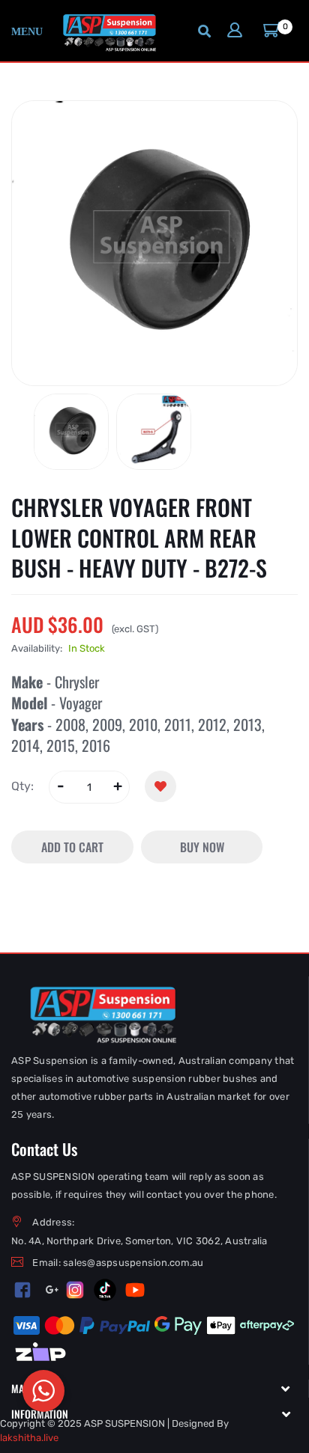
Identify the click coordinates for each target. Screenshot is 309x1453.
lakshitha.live (29, 1437)
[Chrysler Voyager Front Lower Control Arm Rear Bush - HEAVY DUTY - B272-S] (71, 431)
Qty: (22, 786)
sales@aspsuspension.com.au (133, 1262)
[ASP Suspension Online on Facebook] (23, 1289)
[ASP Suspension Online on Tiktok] (105, 1290)
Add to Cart (72, 847)
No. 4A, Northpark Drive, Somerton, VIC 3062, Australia (139, 1240)
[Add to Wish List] (160, 786)
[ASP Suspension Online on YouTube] (135, 1290)
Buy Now (202, 847)
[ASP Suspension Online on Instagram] (75, 1290)
